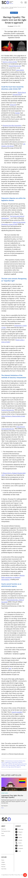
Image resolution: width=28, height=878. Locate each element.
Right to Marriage (21, 765)
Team (2, 833)
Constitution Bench (17, 761)
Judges (3, 862)
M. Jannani (10, 26)
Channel (3, 866)
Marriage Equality (17, 764)
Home (2, 7)
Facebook (20, 845)
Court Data (3, 868)
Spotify (20, 834)
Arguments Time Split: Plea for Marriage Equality (12, 796)
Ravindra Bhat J (12, 765)
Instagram (20, 848)
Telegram (20, 832)
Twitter (19, 843)
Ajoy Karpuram (4, 805)
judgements (8, 762)
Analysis (6, 7)
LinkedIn (20, 840)
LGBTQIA (10, 764)
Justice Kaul (14, 762)
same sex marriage (5, 767)
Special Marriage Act (16, 767)
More (2, 807)
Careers (3, 835)
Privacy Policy (17, 874)
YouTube (20, 837)
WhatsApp (20, 829)
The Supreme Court (5, 831)
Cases (2, 860)
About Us (3, 829)
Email (19, 851)
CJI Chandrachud (8, 761)
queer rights (5, 765)
